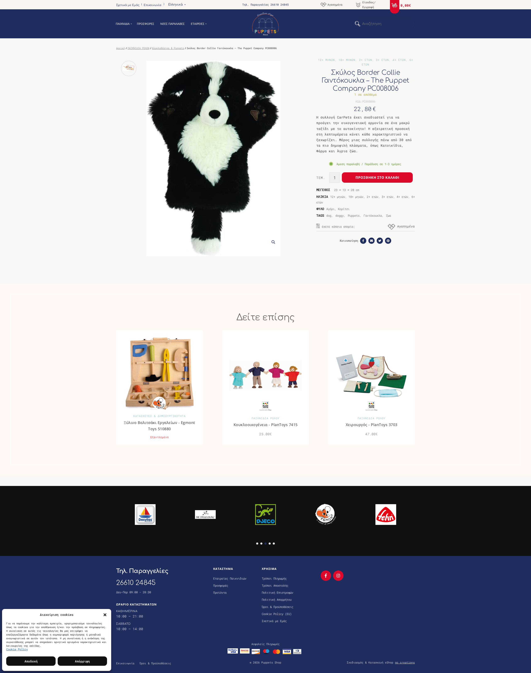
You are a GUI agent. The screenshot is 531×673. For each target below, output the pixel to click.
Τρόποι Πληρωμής (274, 578)
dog (328, 215)
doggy (339, 215)
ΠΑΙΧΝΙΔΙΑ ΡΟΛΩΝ (138, 48)
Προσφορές (220, 585)
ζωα (388, 215)
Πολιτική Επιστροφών (277, 592)
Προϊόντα (220, 592)
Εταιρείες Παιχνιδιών (229, 578)
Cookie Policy (17, 649)
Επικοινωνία (152, 5)
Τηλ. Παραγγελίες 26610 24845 (265, 4)
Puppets (353, 215)
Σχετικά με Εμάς (128, 5)
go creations (405, 662)
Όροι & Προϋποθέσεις (277, 607)
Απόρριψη (82, 661)
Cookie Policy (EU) (277, 614)
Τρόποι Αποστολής (275, 585)
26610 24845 (136, 582)
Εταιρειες (197, 24)
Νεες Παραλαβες (172, 24)
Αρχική (120, 48)
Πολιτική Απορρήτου (277, 600)
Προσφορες (145, 24)
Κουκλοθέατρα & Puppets (168, 48)
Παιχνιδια (123, 24)
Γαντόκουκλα (373, 215)
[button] (105, 615)
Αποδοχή (31, 661)
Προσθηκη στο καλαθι (377, 177)
